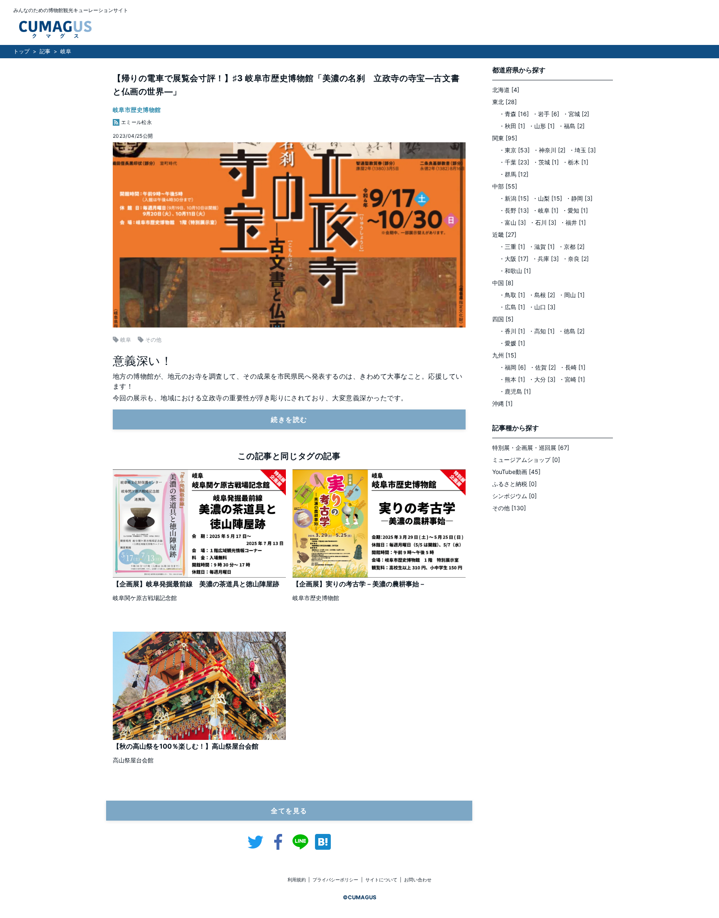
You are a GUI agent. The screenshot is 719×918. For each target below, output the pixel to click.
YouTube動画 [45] (516, 471)
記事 (45, 51)
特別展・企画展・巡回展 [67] (530, 447)
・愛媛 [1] (512, 343)
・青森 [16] (514, 113)
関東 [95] (504, 137)
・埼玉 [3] (582, 150)
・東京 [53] (514, 150)
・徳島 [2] (571, 331)
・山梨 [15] (547, 198)
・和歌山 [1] (515, 270)
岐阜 (65, 51)
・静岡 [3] (579, 198)
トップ (21, 51)
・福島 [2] (571, 125)
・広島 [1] (512, 306)
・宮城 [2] (576, 113)
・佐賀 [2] (542, 367)
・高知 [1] (541, 331)
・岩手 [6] (545, 113)
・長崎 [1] (572, 367)
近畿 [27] (504, 234)
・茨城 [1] (546, 162)
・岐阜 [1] (545, 210)
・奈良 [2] (575, 258)
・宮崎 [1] (572, 379)
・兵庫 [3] (545, 258)
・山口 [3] (541, 306)
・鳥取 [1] (512, 294)
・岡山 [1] (571, 294)
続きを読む (289, 419)
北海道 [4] (505, 89)
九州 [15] (504, 355)
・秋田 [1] (512, 125)
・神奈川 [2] (549, 150)
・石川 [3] (542, 222)
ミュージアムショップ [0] (526, 459)
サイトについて (381, 880)
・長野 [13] (514, 210)
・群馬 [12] (513, 174)
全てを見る (289, 810)
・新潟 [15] (514, 198)
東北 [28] (504, 101)
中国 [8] (502, 282)
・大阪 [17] (513, 258)
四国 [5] (502, 319)
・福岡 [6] (512, 367)
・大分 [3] (541, 379)
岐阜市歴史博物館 (137, 109)
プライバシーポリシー (335, 880)
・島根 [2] (541, 294)
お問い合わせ (417, 880)
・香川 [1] (512, 331)
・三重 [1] (512, 246)
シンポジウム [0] (514, 495)
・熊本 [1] (512, 379)
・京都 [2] (571, 246)
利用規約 (297, 880)
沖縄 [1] (502, 403)
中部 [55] (504, 186)
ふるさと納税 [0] (514, 483)
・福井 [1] (573, 222)
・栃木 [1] (575, 162)
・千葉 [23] (514, 162)
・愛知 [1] (575, 210)
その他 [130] (509, 507)
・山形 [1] (541, 125)
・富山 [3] (512, 222)
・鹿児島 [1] (515, 391)
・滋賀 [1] (541, 246)
